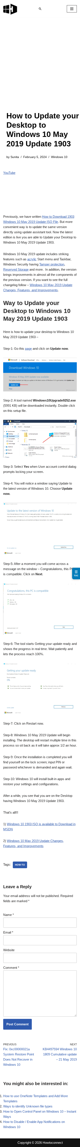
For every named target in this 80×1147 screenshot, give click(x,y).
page (28, 348)
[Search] (40, 9)
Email (8, 932)
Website (9, 950)
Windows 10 (59, 157)
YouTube (9, 173)
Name (8, 915)
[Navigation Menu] (72, 8)
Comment (11, 967)
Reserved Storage (16, 269)
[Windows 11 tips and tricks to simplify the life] (10, 9)
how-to (20, 864)
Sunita (14, 157)
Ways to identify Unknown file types (27, 1106)
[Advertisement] (40, 68)
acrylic (31, 259)
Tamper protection (51, 264)
